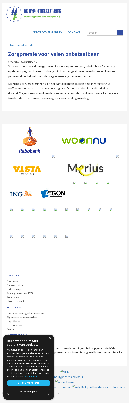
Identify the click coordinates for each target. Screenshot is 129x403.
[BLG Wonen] (33, 209)
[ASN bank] (44, 209)
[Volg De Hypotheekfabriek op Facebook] (98, 387)
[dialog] (28, 367)
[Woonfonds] (66, 236)
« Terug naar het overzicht (20, 45)
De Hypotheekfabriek (47, 32)
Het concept (14, 289)
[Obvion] (22, 209)
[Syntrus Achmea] (44, 236)
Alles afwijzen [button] (28, 391)
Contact (74, 32)
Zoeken (11, 329)
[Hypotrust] (111, 209)
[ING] (21, 193)
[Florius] (74, 182)
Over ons (12, 281)
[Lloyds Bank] (22, 236)
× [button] (50, 338)
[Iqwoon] (11, 209)
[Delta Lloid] (100, 209)
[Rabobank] (29, 140)
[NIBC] (33, 236)
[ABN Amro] (55, 209)
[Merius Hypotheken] (85, 170)
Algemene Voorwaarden (22, 317)
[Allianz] (117, 156)
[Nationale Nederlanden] (97, 182)
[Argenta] (66, 209)
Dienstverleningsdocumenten (25, 313)
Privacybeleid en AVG (20, 293)
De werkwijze (15, 285)
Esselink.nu (54, 393)
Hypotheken (14, 321)
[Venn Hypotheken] (53, 156)
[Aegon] (53, 193)
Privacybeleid (31, 376)
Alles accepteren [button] (28, 383)
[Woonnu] (84, 140)
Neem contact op (17, 301)
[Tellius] (55, 236)
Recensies (13, 297)
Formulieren (14, 325)
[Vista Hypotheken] (27, 170)
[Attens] (89, 209)
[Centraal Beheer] (108, 182)
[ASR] (77, 209)
